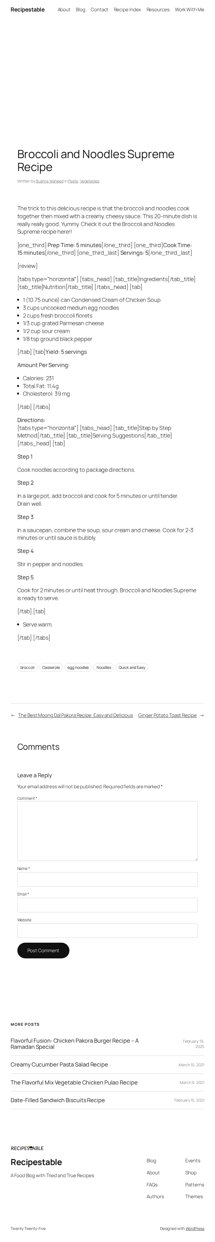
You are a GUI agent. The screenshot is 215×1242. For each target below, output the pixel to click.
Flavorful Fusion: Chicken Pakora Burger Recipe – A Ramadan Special (75, 1044)
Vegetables (89, 181)
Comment (27, 798)
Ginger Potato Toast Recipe (167, 715)
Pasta (73, 181)
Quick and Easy (132, 667)
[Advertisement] (107, 78)
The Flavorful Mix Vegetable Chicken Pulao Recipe (74, 1082)
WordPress (195, 1228)
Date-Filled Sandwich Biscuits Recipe (58, 1100)
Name (23, 868)
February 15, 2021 (189, 1100)
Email (23, 894)
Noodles (104, 667)
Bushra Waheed (50, 181)
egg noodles (78, 667)
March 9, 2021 (192, 1082)
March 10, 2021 (191, 1064)
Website (24, 919)
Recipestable (28, 9)
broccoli (27, 667)
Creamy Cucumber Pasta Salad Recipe (59, 1064)
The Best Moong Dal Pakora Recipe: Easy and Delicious (75, 715)
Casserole (51, 667)
